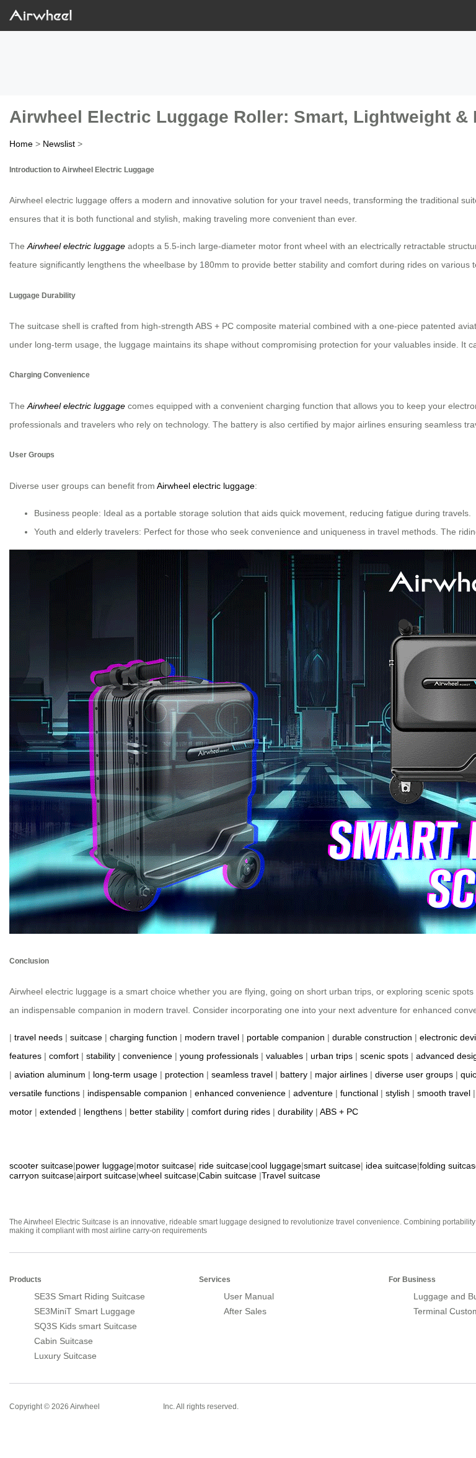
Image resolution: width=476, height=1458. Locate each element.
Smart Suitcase (131, 1406)
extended (58, 1112)
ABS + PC (339, 1112)
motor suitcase (165, 1165)
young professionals (219, 1056)
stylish (398, 1093)
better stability (157, 1112)
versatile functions (44, 1093)
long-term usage (125, 1074)
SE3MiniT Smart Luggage (84, 1311)
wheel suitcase (167, 1175)
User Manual (249, 1296)
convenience (147, 1056)
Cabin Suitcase (63, 1341)
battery (293, 1074)
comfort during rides (231, 1112)
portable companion (286, 1037)
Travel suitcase (291, 1175)
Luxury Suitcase (65, 1356)
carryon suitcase (41, 1175)
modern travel (212, 1037)
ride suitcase (224, 1165)
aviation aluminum (50, 1074)
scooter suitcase (41, 1165)
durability (295, 1112)
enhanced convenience (240, 1093)
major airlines (341, 1074)
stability (100, 1056)
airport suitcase (106, 1175)
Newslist (59, 144)
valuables (284, 1056)
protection (184, 1074)
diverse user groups (414, 1074)
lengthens (103, 1112)
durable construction (372, 1037)
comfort (64, 1056)
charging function (143, 1037)
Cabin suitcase (228, 1175)
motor (20, 1112)
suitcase (86, 1037)
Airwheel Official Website (57, 1433)
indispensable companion (137, 1093)
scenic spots (384, 1056)
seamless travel (242, 1074)
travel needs (38, 1037)
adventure (313, 1093)
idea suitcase (391, 1165)
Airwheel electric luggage (76, 246)
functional (359, 1093)
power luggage (105, 1165)
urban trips (332, 1056)
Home (21, 144)
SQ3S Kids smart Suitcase (85, 1326)
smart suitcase (332, 1165)
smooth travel (443, 1093)
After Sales (245, 1311)
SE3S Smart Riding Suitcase (89, 1296)
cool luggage (276, 1165)
